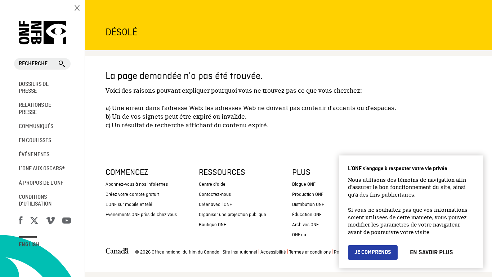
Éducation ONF (307, 215)
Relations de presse (35, 108)
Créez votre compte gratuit (132, 195)
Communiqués (36, 126)
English (29, 245)
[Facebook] (20, 221)
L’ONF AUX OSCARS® (42, 169)
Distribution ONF (308, 205)
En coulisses (35, 141)
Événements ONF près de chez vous (141, 215)
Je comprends (372, 252)
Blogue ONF (304, 184)
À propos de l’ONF (41, 183)
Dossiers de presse (34, 88)
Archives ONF (305, 225)
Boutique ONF (212, 225)
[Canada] (117, 252)
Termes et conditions (310, 252)
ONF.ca (299, 235)
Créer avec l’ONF (215, 205)
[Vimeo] (50, 221)
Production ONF (307, 195)
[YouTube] (66, 221)
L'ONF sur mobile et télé (129, 205)
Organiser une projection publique (232, 215)
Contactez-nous (215, 195)
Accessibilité (273, 252)
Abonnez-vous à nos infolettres (137, 184)
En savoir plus (431, 252)
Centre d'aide (212, 184)
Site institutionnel (240, 252)
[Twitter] (34, 221)
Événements (34, 155)
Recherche (33, 64)
